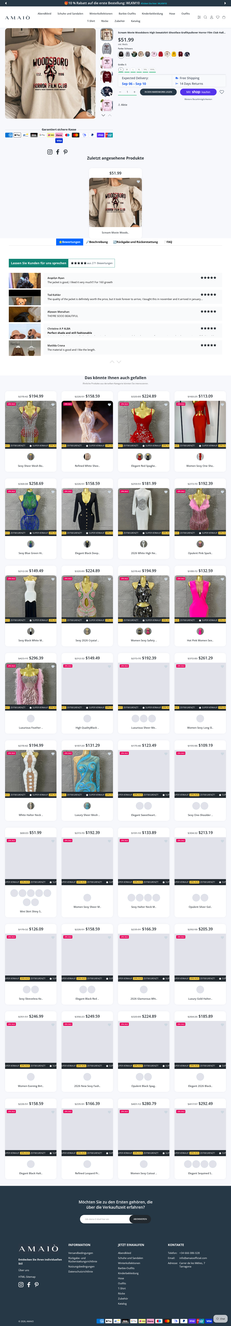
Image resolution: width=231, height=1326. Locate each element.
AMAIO (30, 1321)
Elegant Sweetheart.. (143, 815)
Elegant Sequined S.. (200, 1173)
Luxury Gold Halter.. (200, 998)
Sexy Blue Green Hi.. (31, 553)
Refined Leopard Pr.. (87, 1173)
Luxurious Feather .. (31, 727)
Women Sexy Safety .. (144, 640)
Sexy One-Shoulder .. (200, 815)
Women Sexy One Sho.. (200, 465)
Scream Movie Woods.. (115, 232)
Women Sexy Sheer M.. (87, 906)
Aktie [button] (124, 104)
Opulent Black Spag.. (143, 1086)
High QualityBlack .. (87, 727)
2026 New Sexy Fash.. (87, 1086)
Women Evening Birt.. (31, 1086)
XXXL (152, 69)
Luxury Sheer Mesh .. (87, 815)
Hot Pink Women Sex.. (200, 640)
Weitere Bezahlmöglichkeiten (198, 99)
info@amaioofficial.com (193, 1258)
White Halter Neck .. (31, 815)
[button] (5, 3)
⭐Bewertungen (69, 242)
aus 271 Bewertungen (100, 263)
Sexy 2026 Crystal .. (87, 640)
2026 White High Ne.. (144, 553)
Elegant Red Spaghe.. (143, 465)
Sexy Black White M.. (30, 640)
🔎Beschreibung (97, 242)
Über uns (23, 1270)
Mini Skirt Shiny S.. (31, 911)
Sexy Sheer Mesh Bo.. (31, 465)
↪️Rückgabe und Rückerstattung (135, 242)
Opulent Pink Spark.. (200, 553)
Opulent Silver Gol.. (200, 906)
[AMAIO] (17, 17)
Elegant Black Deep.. (87, 553)
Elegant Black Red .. (87, 998)
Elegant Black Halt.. (30, 1173)
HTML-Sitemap (27, 1276)
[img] (78, 263)
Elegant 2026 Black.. (200, 1086)
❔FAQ (167, 242)
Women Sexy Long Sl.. (200, 727)
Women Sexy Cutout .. (144, 1173)
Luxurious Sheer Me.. (143, 727)
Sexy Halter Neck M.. (143, 906)
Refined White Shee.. (87, 465)
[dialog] (205, 17)
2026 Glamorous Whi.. (144, 998)
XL (139, 69)
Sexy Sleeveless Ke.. (31, 998)
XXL (145, 69)
